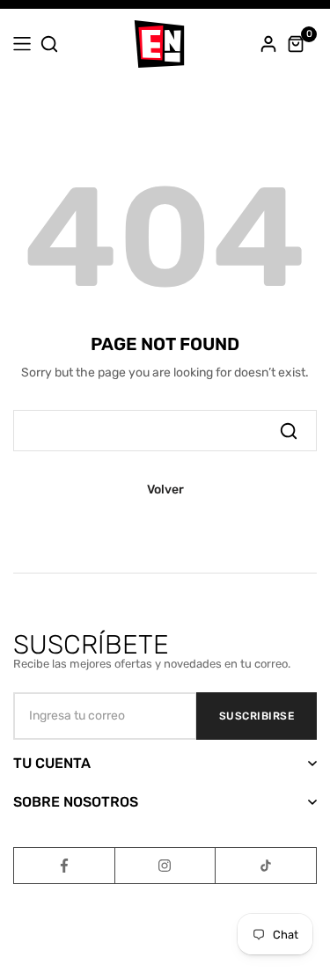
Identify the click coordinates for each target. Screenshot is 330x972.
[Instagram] (165, 866)
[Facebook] (64, 866)
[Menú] (22, 44)
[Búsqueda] (288, 430)
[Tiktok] (266, 866)
